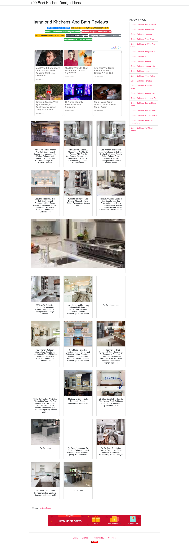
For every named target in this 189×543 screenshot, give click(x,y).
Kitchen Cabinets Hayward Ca (142, 66)
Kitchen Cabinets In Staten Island (141, 87)
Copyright (112, 537)
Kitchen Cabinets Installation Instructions (142, 121)
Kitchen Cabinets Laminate (141, 34)
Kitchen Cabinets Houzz (140, 71)
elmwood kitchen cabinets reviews (78, 39)
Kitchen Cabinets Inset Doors (142, 29)
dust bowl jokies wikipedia (77, 35)
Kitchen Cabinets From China (142, 39)
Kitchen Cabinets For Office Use (143, 115)
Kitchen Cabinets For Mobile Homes (142, 129)
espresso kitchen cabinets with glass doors (62, 31)
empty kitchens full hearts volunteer (49, 35)
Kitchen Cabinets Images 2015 (142, 51)
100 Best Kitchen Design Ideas (56, 2)
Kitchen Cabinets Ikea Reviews (143, 110)
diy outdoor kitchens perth (58, 28)
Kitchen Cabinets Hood (139, 56)
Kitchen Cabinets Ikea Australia (143, 24)
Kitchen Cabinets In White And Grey (142, 45)
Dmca (75, 537)
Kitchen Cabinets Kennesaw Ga (143, 98)
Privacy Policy (98, 537)
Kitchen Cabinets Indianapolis (142, 93)
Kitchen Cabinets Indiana (140, 61)
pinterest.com (45, 508)
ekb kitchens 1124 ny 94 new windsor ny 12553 (89, 28)
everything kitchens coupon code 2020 (105, 35)
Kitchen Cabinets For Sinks (141, 80)
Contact (85, 537)
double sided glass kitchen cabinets (96, 31)
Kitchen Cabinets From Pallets (142, 76)
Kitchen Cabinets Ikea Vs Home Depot (143, 104)
